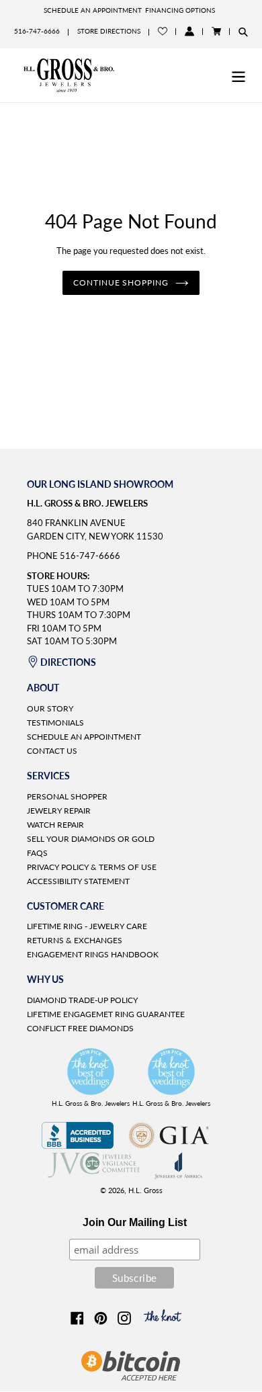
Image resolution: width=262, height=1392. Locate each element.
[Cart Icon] (216, 31)
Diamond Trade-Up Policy (82, 1000)
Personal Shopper (67, 796)
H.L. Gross (145, 1190)
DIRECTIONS (68, 662)
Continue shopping (121, 282)
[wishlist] (162, 31)
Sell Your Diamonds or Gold (91, 839)
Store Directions (108, 31)
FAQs (37, 853)
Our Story (50, 708)
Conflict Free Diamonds (80, 1028)
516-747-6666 (37, 31)
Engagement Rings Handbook (93, 954)
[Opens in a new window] (78, 1145)
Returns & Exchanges (74, 940)
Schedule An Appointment (93, 10)
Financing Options (180, 10)
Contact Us (52, 751)
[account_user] (189, 31)
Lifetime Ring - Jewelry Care (87, 926)
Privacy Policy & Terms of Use (92, 867)
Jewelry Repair (59, 811)
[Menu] (238, 75)
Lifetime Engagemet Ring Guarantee (106, 1014)
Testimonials (55, 722)
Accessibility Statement (78, 881)
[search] (243, 32)
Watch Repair (55, 825)
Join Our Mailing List (135, 1222)
